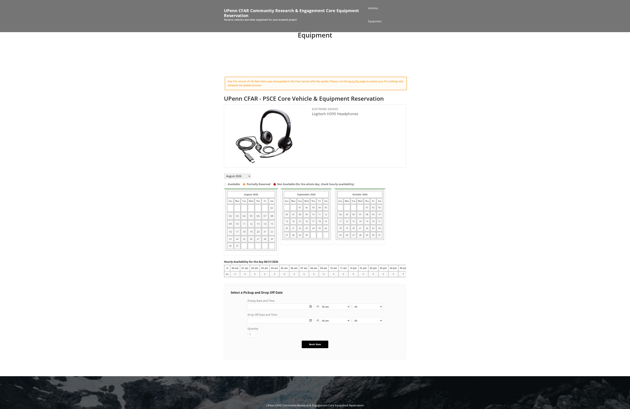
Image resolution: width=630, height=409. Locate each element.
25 (244, 239)
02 (306, 207)
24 (237, 239)
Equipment (375, 21)
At (317, 306)
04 (319, 207)
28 (265, 239)
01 (300, 207)
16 (306, 221)
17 (313, 221)
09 (306, 214)
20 (287, 228)
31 (237, 246)
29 (272, 239)
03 (313, 207)
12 (326, 214)
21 (265, 231)
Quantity (253, 328)
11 (319, 214)
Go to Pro (353, 81)
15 (300, 221)
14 (293, 221)
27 (258, 239)
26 (251, 239)
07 (293, 214)
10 (313, 214)
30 (230, 246)
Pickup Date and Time (261, 301)
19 (326, 221)
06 (287, 214)
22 (272, 231)
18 (319, 221)
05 (326, 207)
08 (300, 214)
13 (287, 221)
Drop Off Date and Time (262, 315)
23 (230, 239)
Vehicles (373, 8)
